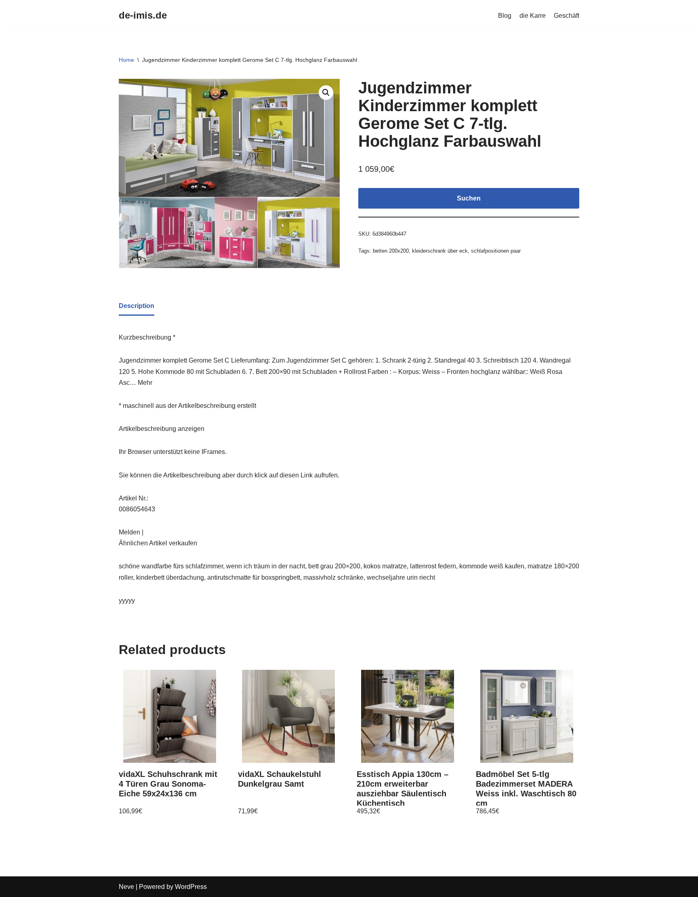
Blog (504, 15)
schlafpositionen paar (496, 251)
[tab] (136, 306)
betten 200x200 (391, 251)
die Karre (532, 15)
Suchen (469, 198)
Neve (126, 886)
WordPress (191, 886)
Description (136, 305)
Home (126, 60)
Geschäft (566, 15)
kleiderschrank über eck (440, 251)
